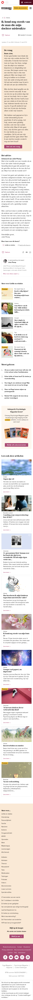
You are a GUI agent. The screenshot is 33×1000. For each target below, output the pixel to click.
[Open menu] (30, 8)
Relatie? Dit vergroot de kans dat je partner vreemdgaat (16, 397)
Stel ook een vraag (13, 147)
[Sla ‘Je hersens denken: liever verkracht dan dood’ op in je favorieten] (29, 690)
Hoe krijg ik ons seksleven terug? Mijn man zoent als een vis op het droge (17, 384)
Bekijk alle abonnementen (16, 445)
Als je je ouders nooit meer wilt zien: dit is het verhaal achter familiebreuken (18, 371)
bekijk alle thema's (25, 245)
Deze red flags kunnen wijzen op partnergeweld (15, 390)
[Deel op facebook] (23, 252)
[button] (26, 2)
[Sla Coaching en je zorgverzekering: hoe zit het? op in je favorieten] (29, 497)
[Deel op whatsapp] (30, 252)
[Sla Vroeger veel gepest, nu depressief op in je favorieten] (29, 651)
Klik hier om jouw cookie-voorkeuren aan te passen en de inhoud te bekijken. (14, 989)
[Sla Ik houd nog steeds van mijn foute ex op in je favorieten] (29, 616)
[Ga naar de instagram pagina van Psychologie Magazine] (22, 957)
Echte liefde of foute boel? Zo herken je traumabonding (18, 377)
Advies (8, 18)
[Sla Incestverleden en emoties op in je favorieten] (29, 728)
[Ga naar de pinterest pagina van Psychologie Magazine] (28, 957)
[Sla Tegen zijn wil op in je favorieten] (29, 461)
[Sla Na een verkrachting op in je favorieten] (29, 764)
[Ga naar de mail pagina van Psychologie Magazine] (11, 957)
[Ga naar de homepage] (6, 8)
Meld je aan (16, 936)
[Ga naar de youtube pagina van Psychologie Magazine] (16, 957)
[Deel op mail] (27, 252)
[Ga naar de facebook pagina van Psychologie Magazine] (5, 957)
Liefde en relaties (10, 245)
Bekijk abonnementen (20, 8)
